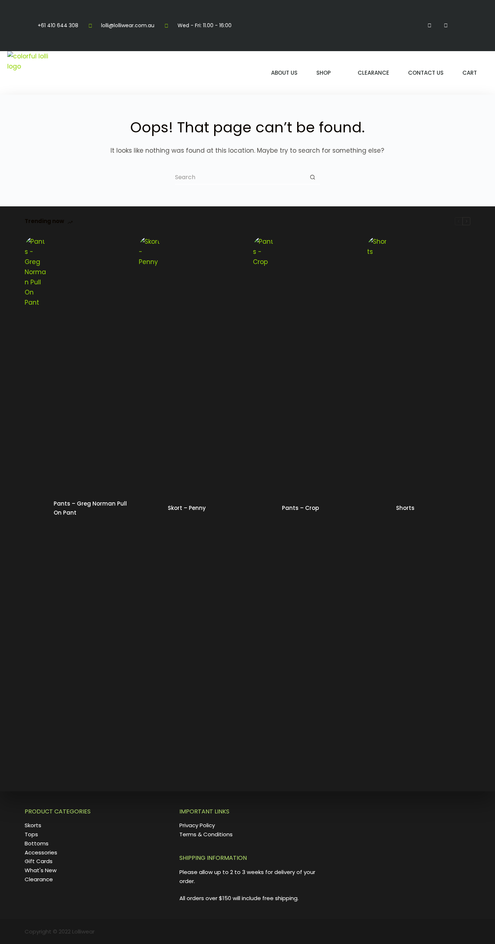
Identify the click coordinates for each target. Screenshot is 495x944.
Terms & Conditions (206, 834)
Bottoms (37, 843)
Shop (323, 73)
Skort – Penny (187, 508)
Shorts (405, 508)
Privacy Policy (197, 825)
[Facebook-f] (429, 25)
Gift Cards (39, 861)
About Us (284, 73)
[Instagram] (446, 25)
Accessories (41, 852)
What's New (41, 870)
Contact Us (426, 73)
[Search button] (312, 177)
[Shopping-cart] (462, 25)
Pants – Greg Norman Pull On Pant (90, 508)
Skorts (33, 825)
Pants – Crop (300, 508)
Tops (31, 834)
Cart (469, 73)
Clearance (373, 73)
